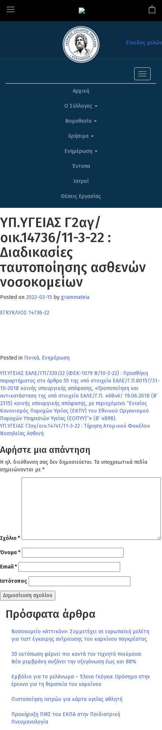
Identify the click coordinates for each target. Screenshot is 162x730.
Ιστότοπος (13, 581)
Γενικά (31, 358)
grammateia (75, 297)
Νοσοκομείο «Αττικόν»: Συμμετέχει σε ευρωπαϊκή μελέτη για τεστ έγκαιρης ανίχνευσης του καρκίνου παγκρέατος (80, 635)
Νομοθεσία (79, 121)
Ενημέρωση (79, 151)
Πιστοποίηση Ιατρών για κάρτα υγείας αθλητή (66, 699)
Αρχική (81, 91)
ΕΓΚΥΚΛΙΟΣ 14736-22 (24, 312)
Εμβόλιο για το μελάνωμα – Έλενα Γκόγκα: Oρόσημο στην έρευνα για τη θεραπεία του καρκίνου (80, 680)
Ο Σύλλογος (79, 106)
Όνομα (10, 552)
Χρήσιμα (79, 136)
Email (8, 567)
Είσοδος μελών (144, 43)
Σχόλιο (10, 538)
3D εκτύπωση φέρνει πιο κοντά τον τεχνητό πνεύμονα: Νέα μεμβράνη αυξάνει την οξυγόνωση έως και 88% (76, 658)
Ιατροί (81, 181)
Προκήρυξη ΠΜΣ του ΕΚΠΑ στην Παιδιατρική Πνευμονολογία (65, 718)
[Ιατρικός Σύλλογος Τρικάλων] (82, 10)
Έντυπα (81, 166)
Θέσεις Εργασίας (81, 196)
